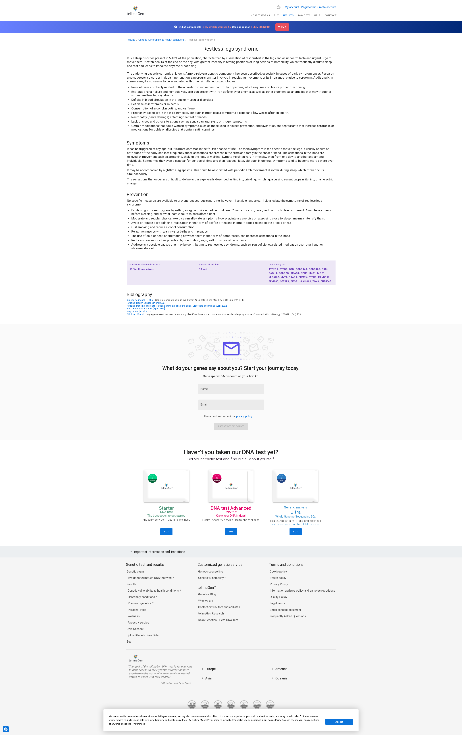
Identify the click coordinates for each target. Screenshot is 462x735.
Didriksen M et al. (136, 314)
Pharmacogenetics (140, 603)
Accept (339, 722)
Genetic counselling (210, 571)
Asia (208, 678)
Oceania (281, 678)
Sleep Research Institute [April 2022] (146, 308)
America (281, 669)
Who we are (205, 600)
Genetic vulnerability (211, 578)
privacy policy (244, 416)
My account (292, 7)
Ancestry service (138, 622)
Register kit (308, 7)
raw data (303, 15)
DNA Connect (135, 629)
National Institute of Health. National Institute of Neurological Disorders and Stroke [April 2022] (177, 305)
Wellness (134, 616)
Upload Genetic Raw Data (143, 635)
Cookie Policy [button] (274, 720)
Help (317, 15)
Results (288, 15)
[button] (278, 7)
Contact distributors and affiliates (219, 607)
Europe (210, 669)
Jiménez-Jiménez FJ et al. (140, 300)
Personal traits (137, 610)
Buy (276, 15)
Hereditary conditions (142, 597)
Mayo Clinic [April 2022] (139, 311)
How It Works (260, 15)
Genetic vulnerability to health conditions (161, 39)
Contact (330, 15)
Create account (326, 7)
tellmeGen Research (211, 613)
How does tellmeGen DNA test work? (150, 578)
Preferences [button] (139, 724)
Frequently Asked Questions (288, 616)
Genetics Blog (207, 594)
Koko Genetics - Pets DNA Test (218, 620)
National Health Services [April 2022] (146, 303)
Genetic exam (135, 571)
